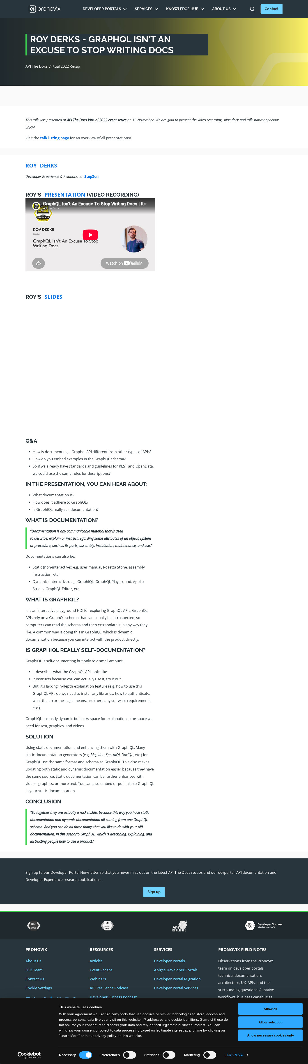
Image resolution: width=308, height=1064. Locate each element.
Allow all (270, 1009)
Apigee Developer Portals (176, 970)
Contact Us (34, 979)
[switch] (129, 1056)
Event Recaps (101, 970)
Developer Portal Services (176, 988)
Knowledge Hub (182, 9)
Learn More (234, 1055)
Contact (271, 9)
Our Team (34, 970)
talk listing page (54, 137)
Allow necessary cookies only (270, 1035)
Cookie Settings (38, 988)
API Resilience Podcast (109, 988)
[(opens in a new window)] (33, 925)
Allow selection (270, 1022)
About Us (221, 9)
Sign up (154, 892)
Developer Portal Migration (177, 979)
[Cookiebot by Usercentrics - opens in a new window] (29, 1055)
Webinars (98, 979)
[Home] (44, 9)
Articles (96, 961)
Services (143, 9)
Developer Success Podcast (113, 997)
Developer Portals (102, 9)
